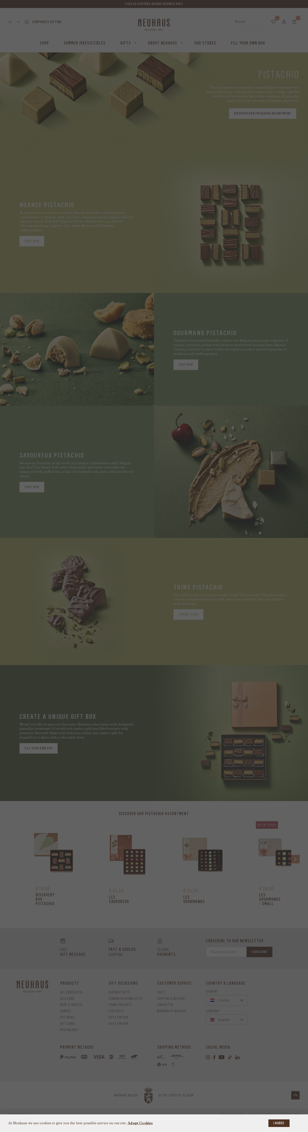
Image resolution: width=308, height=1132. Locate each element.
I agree (279, 1123)
